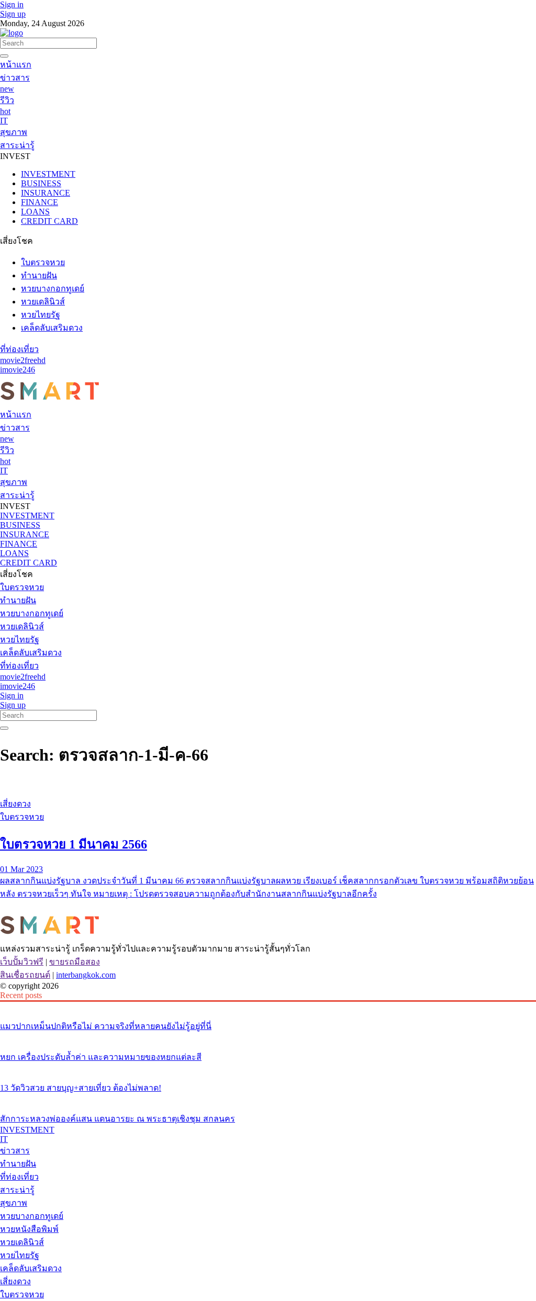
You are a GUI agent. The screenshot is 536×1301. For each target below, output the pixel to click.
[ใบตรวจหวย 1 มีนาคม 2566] (268, 784)
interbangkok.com (86, 974)
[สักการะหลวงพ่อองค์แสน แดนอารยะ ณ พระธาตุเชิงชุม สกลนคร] (268, 1099)
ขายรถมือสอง (74, 961)
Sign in (12, 4)
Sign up (13, 13)
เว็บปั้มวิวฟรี (21, 961)
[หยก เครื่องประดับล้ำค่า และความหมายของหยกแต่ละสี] (268, 1037)
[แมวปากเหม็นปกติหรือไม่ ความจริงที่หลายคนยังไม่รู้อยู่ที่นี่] (268, 1006)
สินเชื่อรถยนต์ (25, 974)
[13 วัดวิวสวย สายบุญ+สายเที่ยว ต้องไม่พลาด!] (268, 1068)
